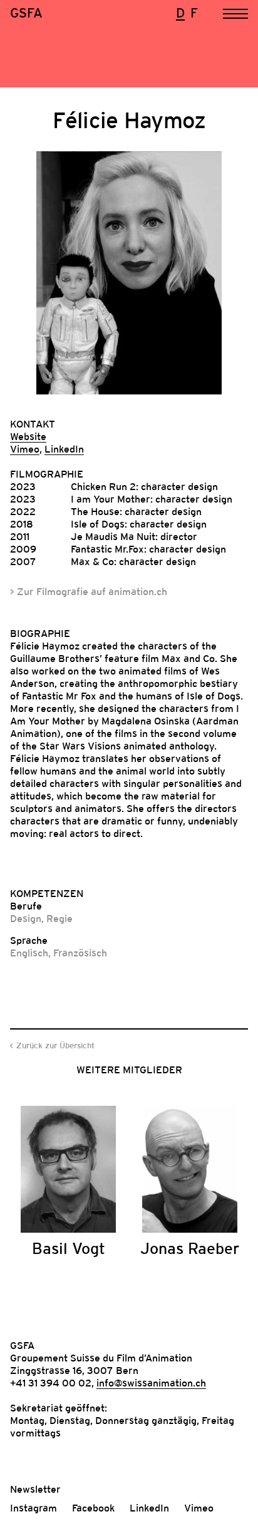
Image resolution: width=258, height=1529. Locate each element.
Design (25, 918)
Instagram (33, 1507)
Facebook (93, 1507)
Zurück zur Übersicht (55, 1045)
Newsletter (35, 1489)
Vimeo (24, 448)
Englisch (29, 952)
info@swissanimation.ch (151, 1382)
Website (28, 436)
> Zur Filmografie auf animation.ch (88, 591)
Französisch (80, 952)
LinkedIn (64, 448)
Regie (59, 918)
